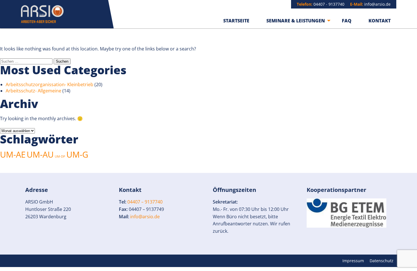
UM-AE (13, 154)
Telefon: (304, 4)
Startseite (236, 21)
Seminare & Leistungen (295, 21)
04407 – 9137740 (145, 202)
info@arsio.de (377, 4)
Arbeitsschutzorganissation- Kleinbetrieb (49, 84)
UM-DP (60, 156)
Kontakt (379, 21)
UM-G (77, 154)
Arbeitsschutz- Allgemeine (33, 91)
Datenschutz (381, 261)
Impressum (353, 261)
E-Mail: (356, 4)
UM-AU (40, 154)
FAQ (346, 21)
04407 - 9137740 (328, 4)
